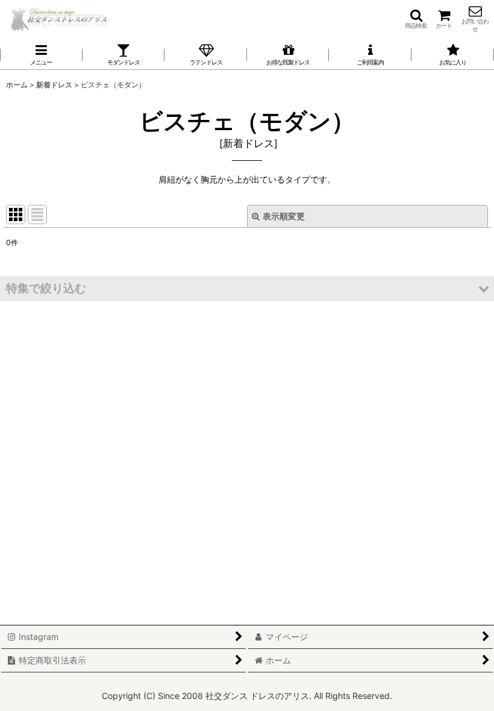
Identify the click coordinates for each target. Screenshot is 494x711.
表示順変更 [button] (284, 216)
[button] (416, 18)
